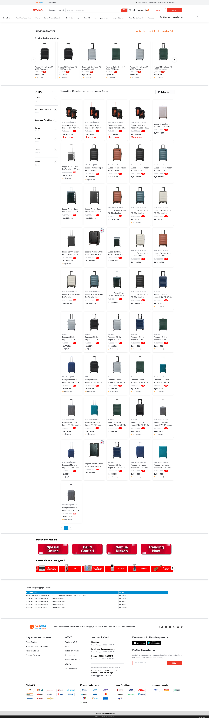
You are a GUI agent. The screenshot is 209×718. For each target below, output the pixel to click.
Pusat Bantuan (32, 642)
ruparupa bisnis (32, 651)
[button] (55, 97)
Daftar (174, 10)
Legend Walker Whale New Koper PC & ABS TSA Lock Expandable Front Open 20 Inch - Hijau (56, 595)
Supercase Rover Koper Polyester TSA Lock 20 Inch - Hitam (45, 601)
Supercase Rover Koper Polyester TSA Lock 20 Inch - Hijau (45, 604)
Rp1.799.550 (123, 595)
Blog (67, 646)
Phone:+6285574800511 (102, 656)
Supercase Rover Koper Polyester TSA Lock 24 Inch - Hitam (45, 607)
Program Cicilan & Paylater (37, 646)
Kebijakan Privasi (72, 651)
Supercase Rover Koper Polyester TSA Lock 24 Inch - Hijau (45, 598)
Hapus (37, 101)
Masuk (158, 10)
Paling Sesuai (166, 92)
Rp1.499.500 (123, 598)
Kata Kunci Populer (73, 659)
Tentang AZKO (71, 642)
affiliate (68, 664)
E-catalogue (70, 655)
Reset (54, 92)
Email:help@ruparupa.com (103, 649)
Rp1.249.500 (123, 601)
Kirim (174, 663)
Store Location (71, 668)
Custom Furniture (33, 655)
